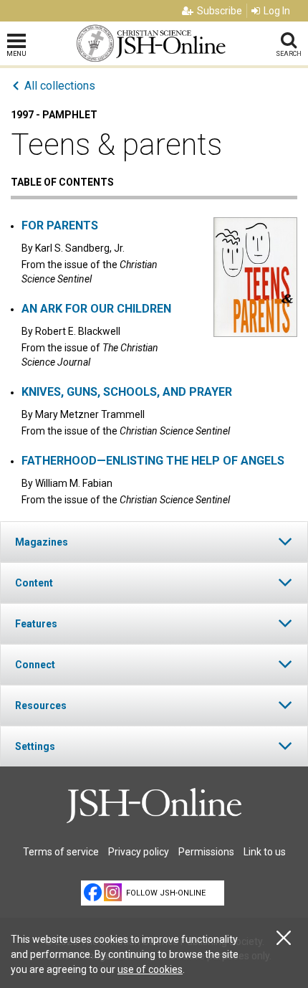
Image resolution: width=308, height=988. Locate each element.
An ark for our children (96, 308)
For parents (59, 225)
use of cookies (150, 969)
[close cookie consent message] (283, 938)
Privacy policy (138, 852)
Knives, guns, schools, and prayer (126, 392)
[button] (154, 541)
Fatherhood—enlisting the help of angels (152, 460)
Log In (277, 10)
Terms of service (61, 852)
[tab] (154, 541)
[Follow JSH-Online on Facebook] (93, 892)
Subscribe (219, 10)
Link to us (265, 852)
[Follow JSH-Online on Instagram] (113, 892)
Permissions (206, 852)
